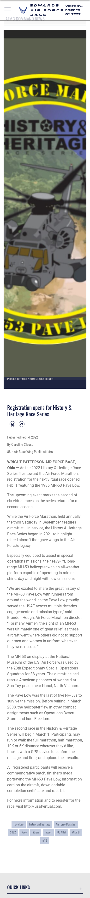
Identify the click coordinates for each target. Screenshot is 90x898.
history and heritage (39, 824)
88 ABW (61, 832)
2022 (13, 832)
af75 (44, 840)
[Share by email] (21, 424)
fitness (35, 832)
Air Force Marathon (66, 824)
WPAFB (75, 832)
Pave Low (19, 824)
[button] (8, 10)
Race (24, 832)
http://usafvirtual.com (42, 806)
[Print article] (12, 424)
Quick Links (18, 887)
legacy (48, 832)
